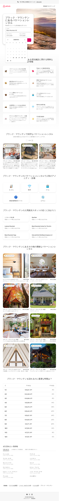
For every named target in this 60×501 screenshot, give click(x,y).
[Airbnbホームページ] (6, 6)
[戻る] (27, 140)
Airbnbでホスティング (49, 6)
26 (16, 57)
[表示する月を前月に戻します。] (7, 39)
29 (24, 57)
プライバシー (27, 498)
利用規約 (33, 498)
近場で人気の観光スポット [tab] (31, 449)
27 (19, 57)
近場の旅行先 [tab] (6, 449)
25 (13, 57)
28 (22, 57)
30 (7, 60)
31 (10, 60)
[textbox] (12, 35)
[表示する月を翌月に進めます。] (24, 39)
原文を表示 (39, 2)
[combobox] (18, 30)
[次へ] (32, 140)
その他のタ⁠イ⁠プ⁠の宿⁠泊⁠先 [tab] (17, 449)
